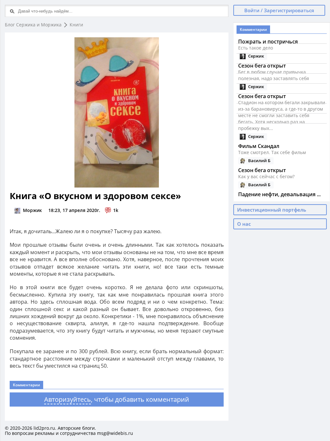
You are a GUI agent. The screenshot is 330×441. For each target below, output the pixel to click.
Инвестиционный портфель (271, 210)
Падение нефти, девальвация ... (279, 194)
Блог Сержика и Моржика (33, 25)
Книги (76, 25)
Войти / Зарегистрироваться (279, 10)
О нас (244, 224)
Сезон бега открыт (262, 170)
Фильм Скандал (258, 146)
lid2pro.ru (44, 428)
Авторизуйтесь (67, 399)
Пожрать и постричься (268, 41)
